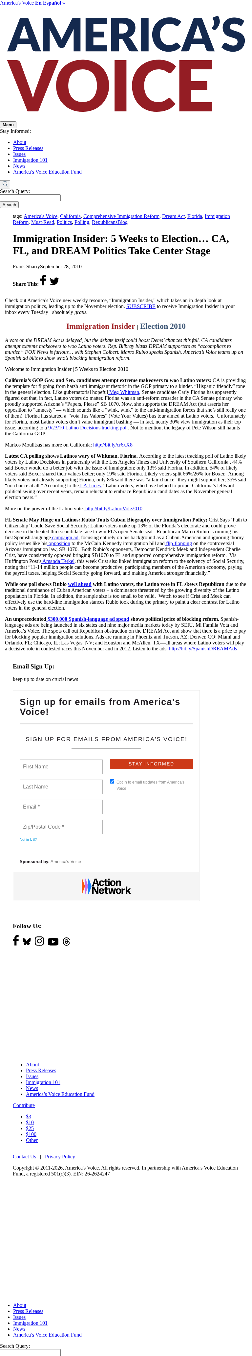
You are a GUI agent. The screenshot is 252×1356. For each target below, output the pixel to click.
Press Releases (28, 148)
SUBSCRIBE (141, 306)
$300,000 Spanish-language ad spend (87, 619)
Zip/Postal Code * (42, 823)
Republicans (104, 222)
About (19, 142)
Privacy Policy (60, 1156)
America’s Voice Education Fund (47, 172)
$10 (30, 1122)
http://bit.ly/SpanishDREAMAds (202, 648)
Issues (19, 154)
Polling (81, 222)
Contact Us (24, 1156)
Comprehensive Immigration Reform (121, 216)
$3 (28, 1116)
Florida (194, 216)
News (19, 166)
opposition (58, 543)
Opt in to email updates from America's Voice (150, 785)
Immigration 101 (30, 160)
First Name (35, 763)
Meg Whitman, (124, 392)
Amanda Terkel (57, 561)
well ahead (80, 584)
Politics (64, 222)
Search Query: (15, 191)
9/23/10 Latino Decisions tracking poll (87, 427)
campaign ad (64, 537)
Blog (122, 222)
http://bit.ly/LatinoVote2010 (113, 508)
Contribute (24, 1105)
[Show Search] (5, 184)
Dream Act (173, 216)
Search (9, 204)
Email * (31, 803)
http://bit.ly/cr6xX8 (112, 445)
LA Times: (90, 485)
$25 (30, 1128)
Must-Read (42, 222)
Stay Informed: (15, 131)
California (70, 216)
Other (32, 1140)
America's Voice (32, 3)
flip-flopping (178, 543)
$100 (31, 1134)
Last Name (34, 783)
